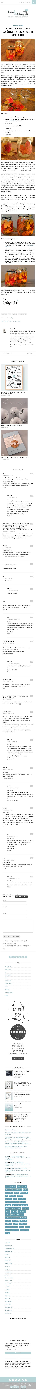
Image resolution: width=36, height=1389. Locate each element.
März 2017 (7, 1257)
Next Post (30, 353)
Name (5, 900)
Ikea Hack (14, 1211)
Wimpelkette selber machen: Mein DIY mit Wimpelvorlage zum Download (16, 1147)
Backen (24, 1186)
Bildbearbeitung (16, 1189)
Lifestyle (8, 1220)
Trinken (8, 1230)
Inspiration (22, 314)
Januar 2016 (8, 1275)
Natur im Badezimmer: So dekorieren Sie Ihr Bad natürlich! (15, 696)
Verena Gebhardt (8, 896)
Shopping (14, 1227)
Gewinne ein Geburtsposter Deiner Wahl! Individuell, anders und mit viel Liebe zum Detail (22, 1083)
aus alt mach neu (10, 1186)
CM (3, 576)
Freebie (16, 1202)
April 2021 (7, 1242)
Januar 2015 (8, 1304)
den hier (12, 121)
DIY (14, 25)
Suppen (22, 1227)
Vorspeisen (15, 1230)
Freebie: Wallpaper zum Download (20, 1104)
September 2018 (9, 1248)
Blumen (25, 1189)
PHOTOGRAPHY (9, 992)
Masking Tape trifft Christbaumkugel (12, 425)
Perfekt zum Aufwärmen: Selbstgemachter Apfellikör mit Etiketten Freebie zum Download (17, 1142)
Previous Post (7, 353)
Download (12, 1195)
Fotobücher (22, 1199)
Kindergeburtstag (11, 1217)
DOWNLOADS (8, 975)
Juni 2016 (7, 1266)
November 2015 (9, 1278)
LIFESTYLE (7, 989)
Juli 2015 (7, 1286)
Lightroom (15, 1220)
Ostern (16, 1223)
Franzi (6, 1162)
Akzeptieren (14, 1387)
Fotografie (9, 1202)
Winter (7, 1233)
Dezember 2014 (9, 1307)
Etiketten (20, 1195)
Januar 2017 (8, 1260)
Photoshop (23, 1223)
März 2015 (7, 1298)
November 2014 (9, 1310)
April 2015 (7, 1295)
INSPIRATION (19, 25)
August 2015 (8, 1284)
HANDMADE (8, 981)
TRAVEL (7, 995)
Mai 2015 (7, 1292)
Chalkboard (8, 969)
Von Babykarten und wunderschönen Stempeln (14, 457)
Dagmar (13, 318)
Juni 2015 (7, 1289)
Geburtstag (15, 1205)
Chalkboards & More (10, 1130)
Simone (5, 546)
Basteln (4, 314)
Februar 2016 (8, 1272)
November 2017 (9, 1251)
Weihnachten (24, 1230)
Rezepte (8, 1227)
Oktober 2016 (8, 1263)
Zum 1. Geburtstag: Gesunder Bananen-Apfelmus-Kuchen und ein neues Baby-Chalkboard (18, 1170)
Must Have (24, 1220)
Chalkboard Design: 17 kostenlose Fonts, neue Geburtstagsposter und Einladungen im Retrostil (17, 1138)
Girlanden (25, 1208)
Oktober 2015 (8, 1281)
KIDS (6, 987)
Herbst (14, 314)
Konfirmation (22, 1217)
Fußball (8, 1205)
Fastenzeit (8, 1199)
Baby (19, 1186)
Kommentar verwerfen (21, 896)
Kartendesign (15, 1214)
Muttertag (9, 1223)
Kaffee (7, 1214)
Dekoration (23, 1192)
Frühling (22, 1202)
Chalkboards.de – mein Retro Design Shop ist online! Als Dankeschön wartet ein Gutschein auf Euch (21, 1117)
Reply (32, 473)
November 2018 (9, 1245)
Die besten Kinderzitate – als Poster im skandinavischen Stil (13, 392)
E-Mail (5, 907)
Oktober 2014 (8, 1313)
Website (5, 913)
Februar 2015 (8, 1301)
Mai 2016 (7, 1269)
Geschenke (24, 1205)
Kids (22, 1214)
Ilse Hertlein (7, 712)
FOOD (6, 978)
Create (16, 1192)
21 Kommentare (17, 321)
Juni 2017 (7, 1254)
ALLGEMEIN (8, 966)
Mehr (23, 1387)
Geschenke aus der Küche (13, 1208)
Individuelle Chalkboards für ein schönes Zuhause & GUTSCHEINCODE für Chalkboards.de (22, 1073)
